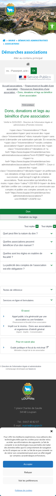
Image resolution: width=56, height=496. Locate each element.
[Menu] (52, 13)
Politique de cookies (23, 490)
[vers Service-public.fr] (35, 78)
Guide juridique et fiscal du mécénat (28, 347)
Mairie (11, 40)
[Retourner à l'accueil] (4, 40)
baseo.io (32, 369)
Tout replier (30, 226)
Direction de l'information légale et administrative (21, 366)
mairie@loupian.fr (32, 425)
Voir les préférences (28, 480)
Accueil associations (12, 85)
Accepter (28, 464)
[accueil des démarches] (28, 64)
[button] (52, 26)
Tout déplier (47, 226)
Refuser (28, 472)
